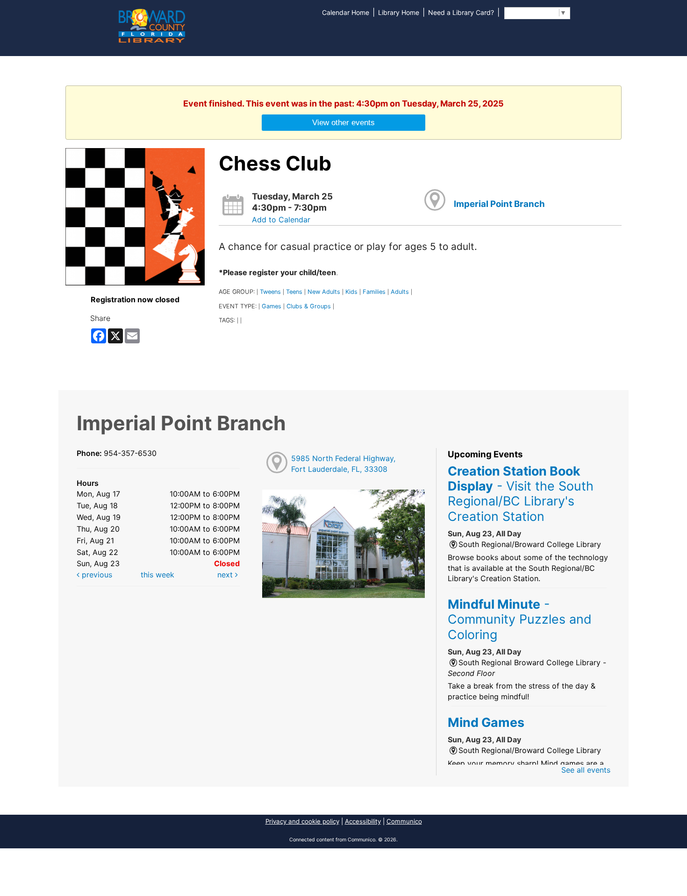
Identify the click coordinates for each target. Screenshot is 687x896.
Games (271, 306)
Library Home (398, 12)
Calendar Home (345, 12)
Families (374, 291)
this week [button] (157, 574)
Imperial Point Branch (499, 204)
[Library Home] (151, 24)
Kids (351, 291)
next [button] (226, 574)
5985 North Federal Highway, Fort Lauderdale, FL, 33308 (343, 464)
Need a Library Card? (461, 12)
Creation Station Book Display (521, 493)
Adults (400, 291)
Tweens (270, 291)
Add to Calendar (281, 219)
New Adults (324, 291)
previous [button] (95, 574)
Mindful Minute (520, 619)
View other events (343, 122)
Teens (294, 291)
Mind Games (486, 722)
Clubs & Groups (308, 306)
